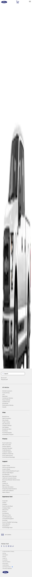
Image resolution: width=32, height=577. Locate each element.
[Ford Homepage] (5, 573)
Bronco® (4, 378)
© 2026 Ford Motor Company (8, 551)
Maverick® (4, 379)
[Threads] (10, 546)
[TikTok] (13, 546)
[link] (4, 553)
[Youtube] (6, 546)
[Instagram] (8, 546)
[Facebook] (1, 546)
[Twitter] (4, 546)
